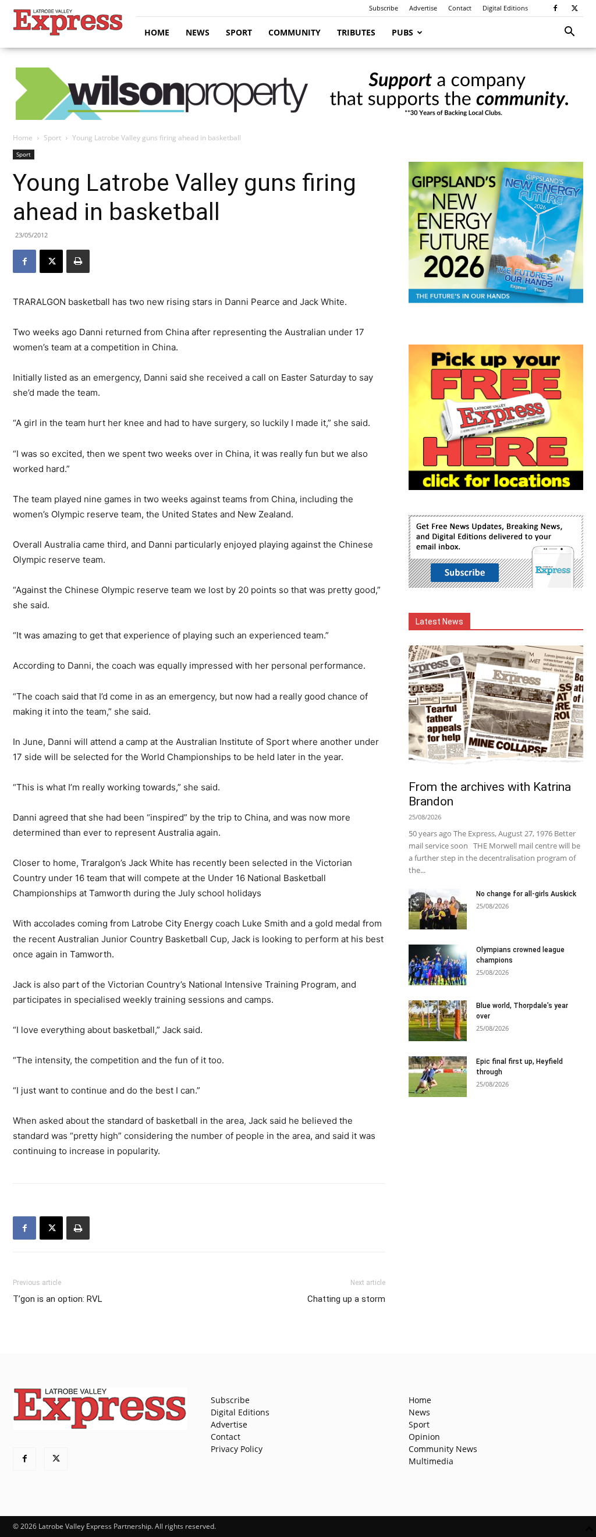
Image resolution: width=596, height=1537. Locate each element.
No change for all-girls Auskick (526, 894)
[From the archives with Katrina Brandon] (496, 708)
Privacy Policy (236, 1448)
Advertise (423, 7)
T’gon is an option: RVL (57, 1299)
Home (156, 32)
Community (294, 32)
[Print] (78, 261)
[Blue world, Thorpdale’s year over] (438, 1020)
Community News (443, 1448)
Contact (459, 7)
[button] (569, 32)
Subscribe (383, 7)
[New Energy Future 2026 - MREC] (496, 304)
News (198, 32)
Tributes (356, 32)
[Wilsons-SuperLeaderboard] (298, 94)
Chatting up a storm (346, 1299)
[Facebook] (555, 8)
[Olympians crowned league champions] (438, 965)
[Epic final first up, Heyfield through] (438, 1076)
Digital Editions (505, 7)
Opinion (424, 1436)
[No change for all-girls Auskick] (438, 909)
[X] (574, 8)
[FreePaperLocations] (496, 486)
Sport (239, 32)
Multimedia (431, 1461)
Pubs (402, 32)
